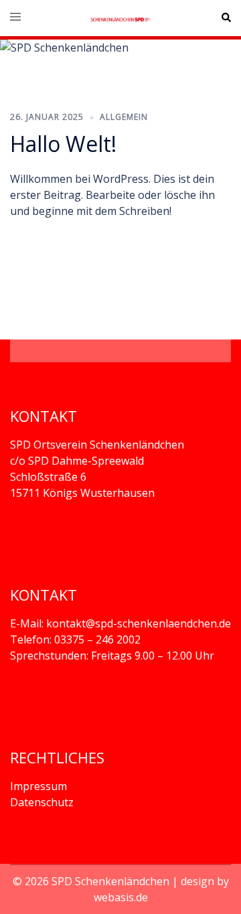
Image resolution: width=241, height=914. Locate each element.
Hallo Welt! (63, 143)
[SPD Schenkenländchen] (120, 18)
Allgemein (124, 117)
